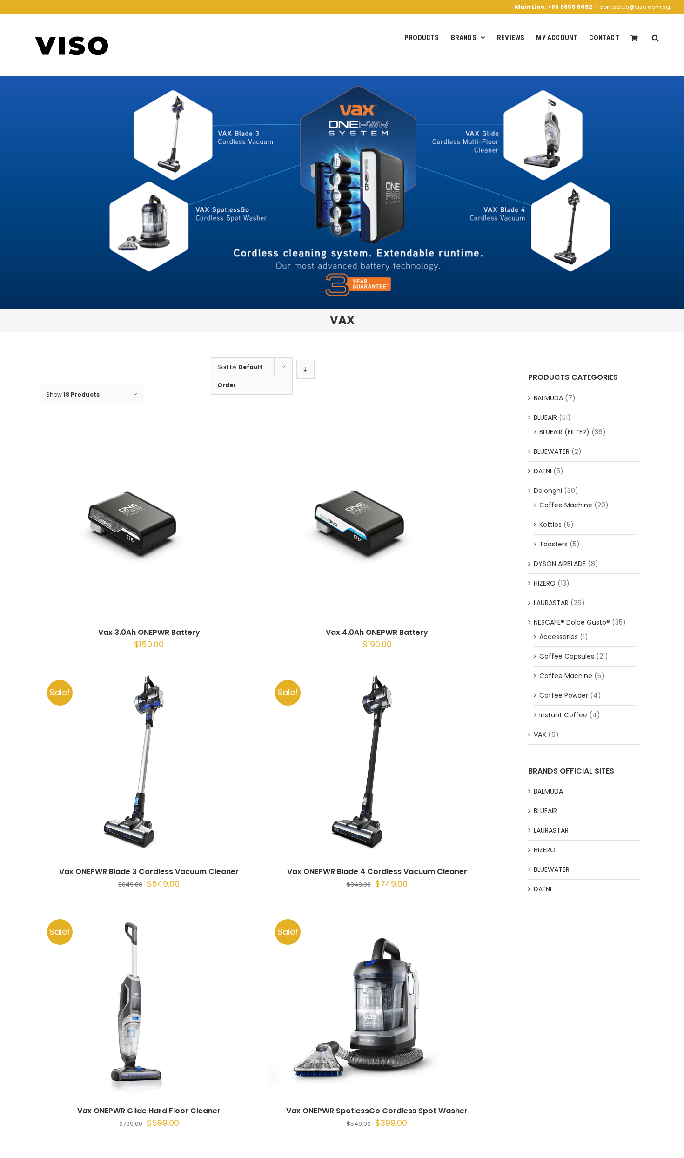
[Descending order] (305, 369)
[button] (655, 37)
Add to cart (109, 525)
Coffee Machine (565, 505)
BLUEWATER (552, 451)
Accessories (558, 636)
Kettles (550, 524)
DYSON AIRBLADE (560, 563)
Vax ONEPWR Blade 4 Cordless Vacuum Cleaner (377, 871)
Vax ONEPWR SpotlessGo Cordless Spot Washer (377, 1110)
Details (170, 525)
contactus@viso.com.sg (634, 7)
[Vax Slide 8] (342, 192)
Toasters (553, 544)
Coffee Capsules (566, 656)
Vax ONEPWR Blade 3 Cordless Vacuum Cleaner (149, 871)
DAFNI (542, 471)
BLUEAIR (545, 417)
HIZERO (545, 583)
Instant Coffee (563, 715)
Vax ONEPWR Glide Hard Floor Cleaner (149, 1110)
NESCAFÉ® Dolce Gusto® (572, 622)
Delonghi (548, 490)
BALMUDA (548, 398)
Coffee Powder (563, 695)
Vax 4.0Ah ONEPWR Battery (377, 632)
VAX (540, 734)
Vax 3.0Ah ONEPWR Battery (149, 632)
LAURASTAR (551, 602)
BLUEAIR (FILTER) (564, 432)
